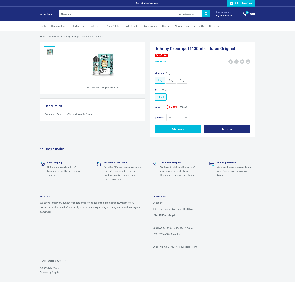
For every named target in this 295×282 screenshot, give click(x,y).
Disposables (58, 25)
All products (54, 36)
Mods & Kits (113, 25)
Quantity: (160, 117)
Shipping (214, 25)
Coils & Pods (131, 25)
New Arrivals (182, 25)
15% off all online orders (148, 3)
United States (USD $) (51, 260)
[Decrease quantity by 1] (170, 117)
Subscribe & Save (243, 3)
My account (222, 15)
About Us (199, 25)
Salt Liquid (95, 25)
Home (43, 36)
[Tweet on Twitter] (242, 61)
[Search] (206, 13)
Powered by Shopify (49, 272)
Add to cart (178, 128)
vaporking (160, 61)
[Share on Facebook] (230, 61)
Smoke (166, 25)
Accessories (150, 25)
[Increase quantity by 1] (186, 117)
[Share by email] (248, 61)
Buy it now (227, 128)
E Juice (77, 25)
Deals (43, 25)
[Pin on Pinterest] (236, 61)
